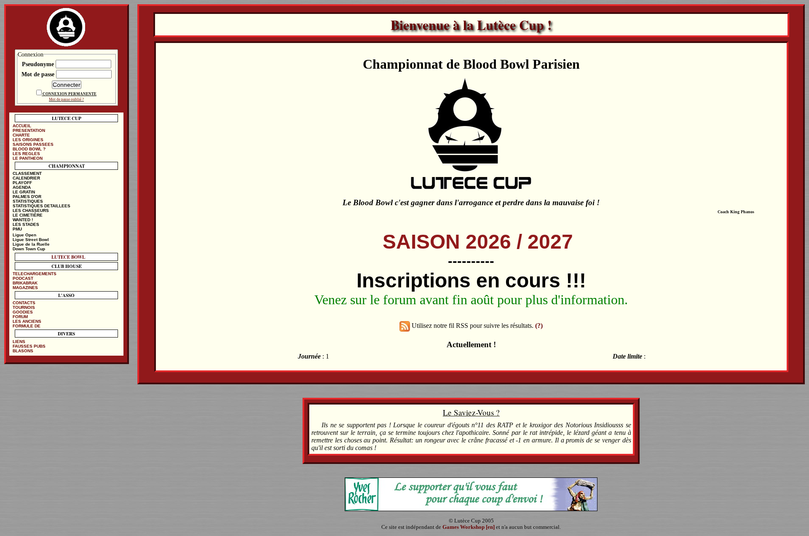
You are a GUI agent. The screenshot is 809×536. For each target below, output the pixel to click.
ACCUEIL (22, 125)
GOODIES (23, 312)
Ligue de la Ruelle (31, 244)
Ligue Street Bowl (31, 239)
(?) (539, 326)
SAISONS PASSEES (33, 144)
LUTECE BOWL (68, 256)
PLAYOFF (22, 182)
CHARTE (21, 135)
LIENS (19, 341)
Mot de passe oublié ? (66, 99)
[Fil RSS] (404, 326)
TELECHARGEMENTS (34, 273)
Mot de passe (38, 74)
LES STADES (26, 224)
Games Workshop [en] (468, 527)
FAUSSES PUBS (29, 346)
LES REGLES (26, 153)
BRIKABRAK (25, 283)
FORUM (20, 316)
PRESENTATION (29, 130)
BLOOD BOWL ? (29, 149)
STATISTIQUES (28, 201)
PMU (17, 229)
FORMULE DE (26, 326)
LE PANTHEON (28, 158)
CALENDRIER (26, 178)
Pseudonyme (39, 64)
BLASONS (23, 350)
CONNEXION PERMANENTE (69, 94)
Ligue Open (24, 235)
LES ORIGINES (28, 139)
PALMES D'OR (27, 196)
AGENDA (22, 187)
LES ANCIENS (27, 321)
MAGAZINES (25, 287)
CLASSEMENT (27, 173)
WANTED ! (23, 219)
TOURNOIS (24, 307)
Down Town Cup (29, 249)
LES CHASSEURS (31, 210)
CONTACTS (24, 302)
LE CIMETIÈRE (28, 215)
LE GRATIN (24, 192)
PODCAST (23, 278)
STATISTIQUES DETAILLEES (41, 206)
